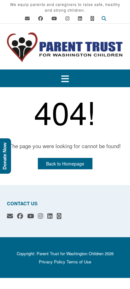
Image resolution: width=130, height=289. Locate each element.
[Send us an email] (27, 18)
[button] (65, 78)
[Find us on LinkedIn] (80, 18)
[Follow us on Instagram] (67, 18)
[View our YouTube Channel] (54, 18)
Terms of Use (79, 262)
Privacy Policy (52, 262)
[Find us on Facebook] (40, 18)
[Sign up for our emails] (92, 18)
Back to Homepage (65, 163)
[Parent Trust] (65, 47)
